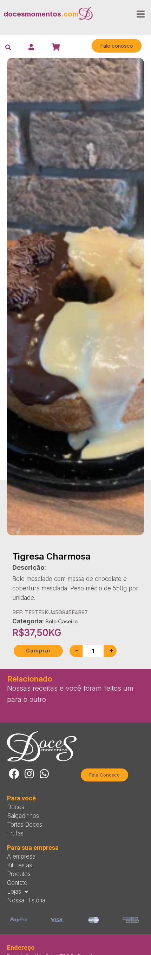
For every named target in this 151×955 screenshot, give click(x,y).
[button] (117, 46)
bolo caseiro (61, 621)
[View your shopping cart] (57, 47)
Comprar (38, 650)
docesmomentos (41, 14)
